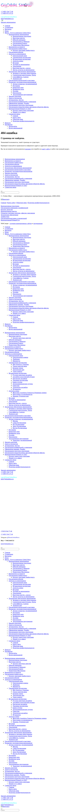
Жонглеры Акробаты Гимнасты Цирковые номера (30, 392)
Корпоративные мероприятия (19, 34)
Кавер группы (17, 382)
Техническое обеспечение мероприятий (22, 71)
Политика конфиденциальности (23, 121)
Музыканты (17, 389)
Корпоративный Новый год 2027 (20, 109)
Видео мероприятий (15, 128)
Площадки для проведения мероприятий (22, 82)
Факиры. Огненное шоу (21, 396)
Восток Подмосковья (20, 428)
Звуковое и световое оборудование (24, 73)
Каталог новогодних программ (23, 110)
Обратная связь (18, 119)
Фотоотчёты (13, 126)
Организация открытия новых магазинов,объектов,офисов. (29, 107)
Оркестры (16, 385)
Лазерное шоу (17, 78)
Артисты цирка (18, 61)
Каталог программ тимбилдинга (24, 50)
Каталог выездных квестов (22, 338)
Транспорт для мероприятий (22, 440)
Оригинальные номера (20, 357)
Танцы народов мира (20, 366)
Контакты (8, 29)
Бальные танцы (18, 368)
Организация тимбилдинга (18, 48)
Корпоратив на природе (17, 47)
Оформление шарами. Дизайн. (19, 103)
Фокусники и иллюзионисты (22, 394)
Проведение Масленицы (21, 45)
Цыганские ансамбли (20, 378)
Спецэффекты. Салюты (20, 77)
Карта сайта (17, 117)
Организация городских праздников (21, 105)
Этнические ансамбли (20, 387)
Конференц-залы (18, 89)
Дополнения (17, 66)
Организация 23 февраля (21, 41)
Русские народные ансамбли (22, 375)
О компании (9, 27)
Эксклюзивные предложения (22, 94)
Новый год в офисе (19, 112)
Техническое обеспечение (9, 215)
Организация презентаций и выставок (22, 80)
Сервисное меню (14, 114)
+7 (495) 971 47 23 (7, 13)
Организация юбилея (16, 52)
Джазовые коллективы (20, 380)
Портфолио (8, 124)
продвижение (38, 223)
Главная (7, 25)
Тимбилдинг (5, 216)
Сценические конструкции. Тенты (24, 75)
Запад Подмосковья (19, 426)
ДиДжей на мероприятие (21, 64)
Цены (7, 31)
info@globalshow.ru (7, 18)
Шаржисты (16, 361)
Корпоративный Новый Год (10, 220)
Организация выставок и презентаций (14, 218)
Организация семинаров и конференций (14, 208)
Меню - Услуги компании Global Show (18, 33)
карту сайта (46, 149)
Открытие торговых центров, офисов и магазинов (18, 213)
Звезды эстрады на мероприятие (23, 70)
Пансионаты (17, 93)
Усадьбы (15, 91)
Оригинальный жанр (20, 56)
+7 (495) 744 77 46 (7, 11)
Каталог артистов (7, 209)
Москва (15, 421)
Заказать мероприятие (8, 22)
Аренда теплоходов (15, 98)
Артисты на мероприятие (17, 54)
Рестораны (16, 86)
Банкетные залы (18, 87)
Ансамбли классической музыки (24, 377)
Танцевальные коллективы (22, 57)
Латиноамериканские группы (23, 384)
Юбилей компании (19, 40)
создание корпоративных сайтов (21, 223)
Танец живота (17, 371)
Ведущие (16, 63)
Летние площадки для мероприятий (25, 84)
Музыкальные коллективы (22, 59)
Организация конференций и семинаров (22, 101)
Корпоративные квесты (9, 211)
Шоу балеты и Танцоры (21, 364)
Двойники (16, 359)
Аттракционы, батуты (16, 100)
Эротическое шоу (18, 370)
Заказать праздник (15, 96)
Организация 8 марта (20, 43)
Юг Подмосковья (18, 424)
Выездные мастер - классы (22, 68)
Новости (8, 123)
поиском (28, 149)
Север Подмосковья (19, 423)
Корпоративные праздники (22, 36)
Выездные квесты (19, 38)
